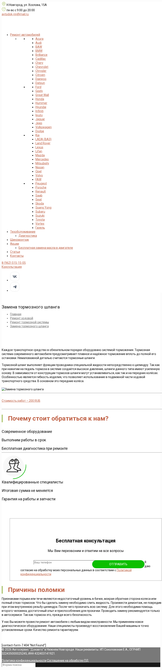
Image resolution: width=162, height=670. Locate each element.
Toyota (40, 219)
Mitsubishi (42, 163)
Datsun (40, 83)
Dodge (39, 131)
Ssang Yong (43, 207)
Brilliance (41, 54)
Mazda (40, 155)
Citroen (40, 75)
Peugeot (41, 183)
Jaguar (40, 119)
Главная (15, 314)
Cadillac (40, 59)
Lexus (39, 147)
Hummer (41, 103)
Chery (39, 63)
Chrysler (40, 71)
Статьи (15, 251)
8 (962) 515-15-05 (14, 262)
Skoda (39, 203)
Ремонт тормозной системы (29, 322)
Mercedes (42, 159)
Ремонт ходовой (21, 318)
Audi (38, 42)
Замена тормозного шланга (29, 326)
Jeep (38, 123)
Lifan (38, 151)
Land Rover (42, 143)
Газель (40, 227)
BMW (38, 50)
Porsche (40, 187)
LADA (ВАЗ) (43, 139)
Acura (39, 38)
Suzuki (40, 215)
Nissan (39, 167)
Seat (38, 199)
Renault (40, 191)
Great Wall (42, 95)
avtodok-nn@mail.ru (15, 14)
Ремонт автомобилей (25, 34)
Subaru (40, 211)
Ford (38, 87)
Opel (38, 171)
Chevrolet (41, 67)
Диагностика (28, 235)
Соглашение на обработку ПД (68, 660)
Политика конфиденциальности (24, 660)
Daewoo (40, 79)
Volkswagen (43, 127)
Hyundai (40, 107)
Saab (38, 195)
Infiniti (39, 111)
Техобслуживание (22, 231)
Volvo (39, 175)
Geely (39, 91)
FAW (38, 179)
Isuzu (39, 115)
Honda (39, 99)
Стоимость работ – (21, 400)
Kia (37, 135)
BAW (38, 46)
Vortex (39, 223)
